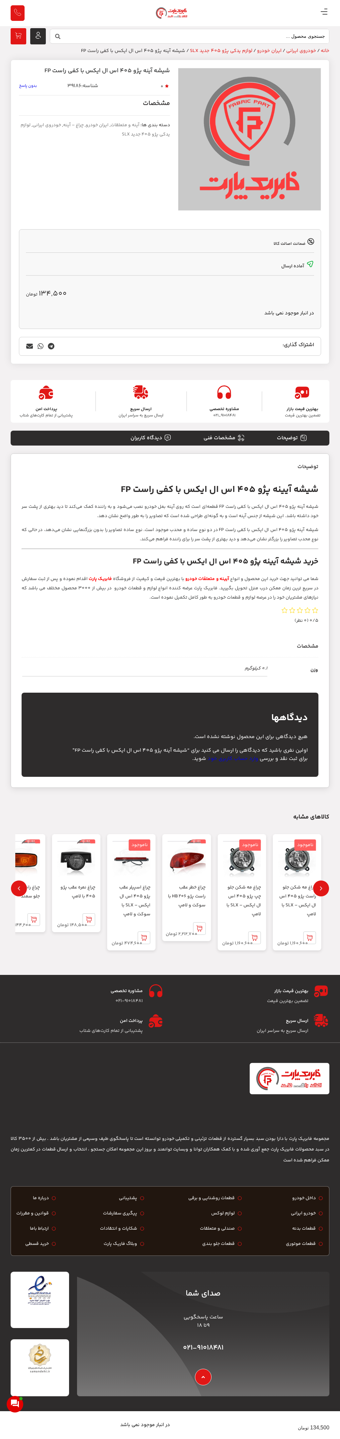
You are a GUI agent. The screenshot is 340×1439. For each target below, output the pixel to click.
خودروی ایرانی (301, 51)
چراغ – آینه (73, 125)
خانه (325, 51)
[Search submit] (57, 36)
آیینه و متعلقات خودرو (207, 579)
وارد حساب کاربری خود (233, 759)
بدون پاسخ (28, 86)
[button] (51, 346)
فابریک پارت (100, 579)
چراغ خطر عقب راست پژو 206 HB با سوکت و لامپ (187, 896)
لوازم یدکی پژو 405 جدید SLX (221, 51)
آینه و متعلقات (125, 125)
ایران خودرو (269, 51)
